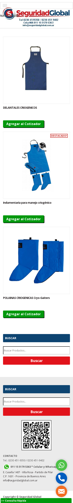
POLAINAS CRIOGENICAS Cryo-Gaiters (26, 298)
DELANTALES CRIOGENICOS (20, 108)
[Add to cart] (36, 70)
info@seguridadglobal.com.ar (20, 480)
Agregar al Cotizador (23, 124)
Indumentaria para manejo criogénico (27, 203)
